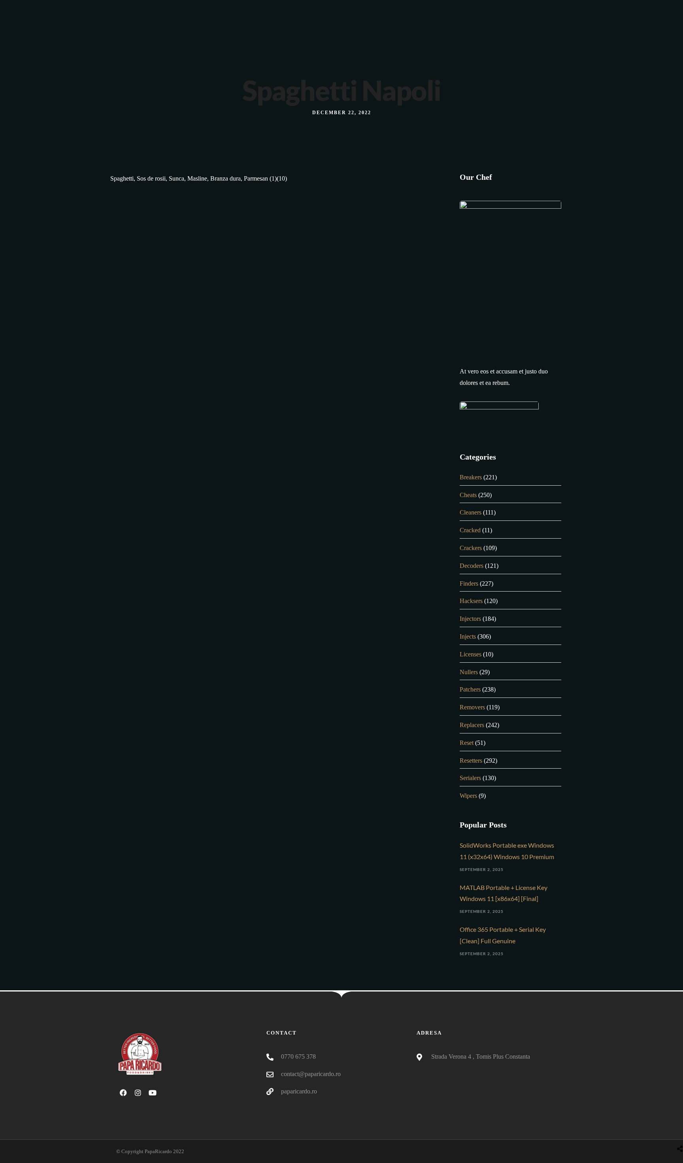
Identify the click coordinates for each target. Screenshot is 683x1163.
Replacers (472, 725)
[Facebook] (530, 8)
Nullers (469, 672)
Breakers (471, 477)
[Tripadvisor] (559, 8)
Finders (469, 583)
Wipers (468, 795)
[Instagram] (545, 8)
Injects (468, 636)
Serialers (470, 778)
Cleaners (470, 512)
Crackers (471, 548)
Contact (546, 45)
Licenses (470, 654)
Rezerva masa (499, 45)
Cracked (470, 530)
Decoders (471, 565)
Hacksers (471, 601)
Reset (467, 742)
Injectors (470, 618)
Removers (472, 707)
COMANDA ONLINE (436, 45)
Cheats (468, 495)
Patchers (470, 689)
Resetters (471, 760)
